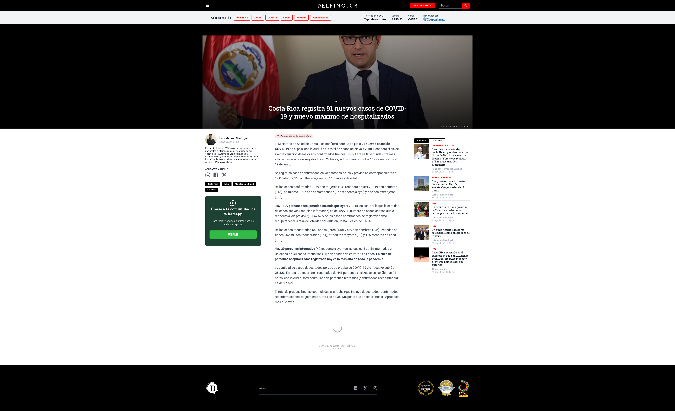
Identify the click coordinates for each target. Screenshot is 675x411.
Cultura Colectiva (443, 145)
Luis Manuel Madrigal (442, 195)
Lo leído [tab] (437, 140)
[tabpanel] (442, 208)
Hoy (337, 101)
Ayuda (262, 388)
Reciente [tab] (421, 140)
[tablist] (442, 140)
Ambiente (301, 18)
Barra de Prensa (441, 177)
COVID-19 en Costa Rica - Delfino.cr (337, 346)
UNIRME (233, 234)
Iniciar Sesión (422, 5)
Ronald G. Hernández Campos (447, 169)
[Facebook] (355, 388)
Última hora (242, 18)
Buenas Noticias (321, 18)
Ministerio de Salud (244, 184)
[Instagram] (375, 388)
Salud (226, 184)
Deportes (272, 18)
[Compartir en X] (224, 175)
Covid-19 (211, 189)
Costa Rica (212, 184)
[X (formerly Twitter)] (365, 388)
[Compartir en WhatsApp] (207, 174)
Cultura (286, 18)
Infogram (337, 348)
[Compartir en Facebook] (216, 175)
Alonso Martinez (440, 269)
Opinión (258, 18)
